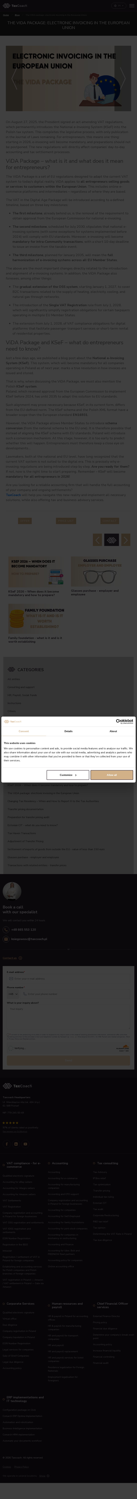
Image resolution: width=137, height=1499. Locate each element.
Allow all (112, 774)
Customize (66, 774)
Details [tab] (68, 731)
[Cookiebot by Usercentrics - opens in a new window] (118, 721)
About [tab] (113, 731)
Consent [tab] (24, 731)
